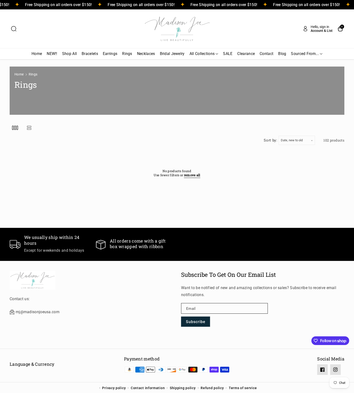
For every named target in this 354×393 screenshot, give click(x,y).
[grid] (15, 127)
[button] (14, 29)
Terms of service (243, 388)
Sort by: (270, 140)
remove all (192, 175)
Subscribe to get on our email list (228, 274)
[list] (29, 127)
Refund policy (212, 388)
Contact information (148, 388)
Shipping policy (183, 388)
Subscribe (195, 321)
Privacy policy (114, 388)
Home (19, 74)
